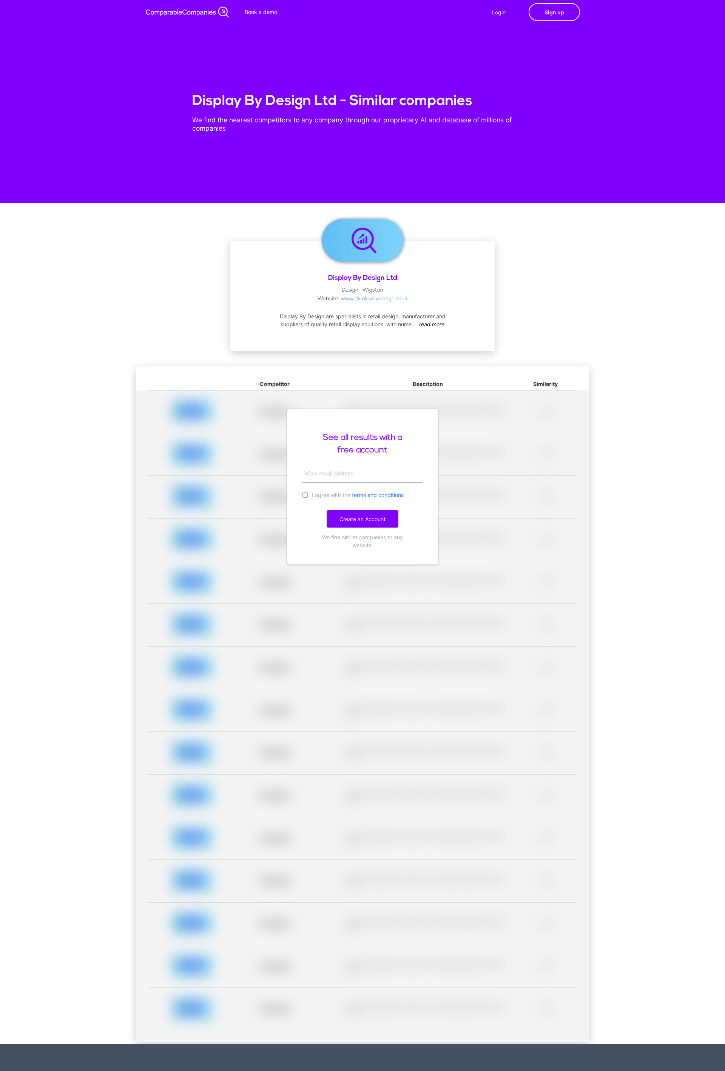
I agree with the (357, 495)
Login (499, 12)
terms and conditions (378, 495)
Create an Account (362, 519)
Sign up (554, 12)
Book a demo (261, 12)
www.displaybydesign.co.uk (374, 299)
